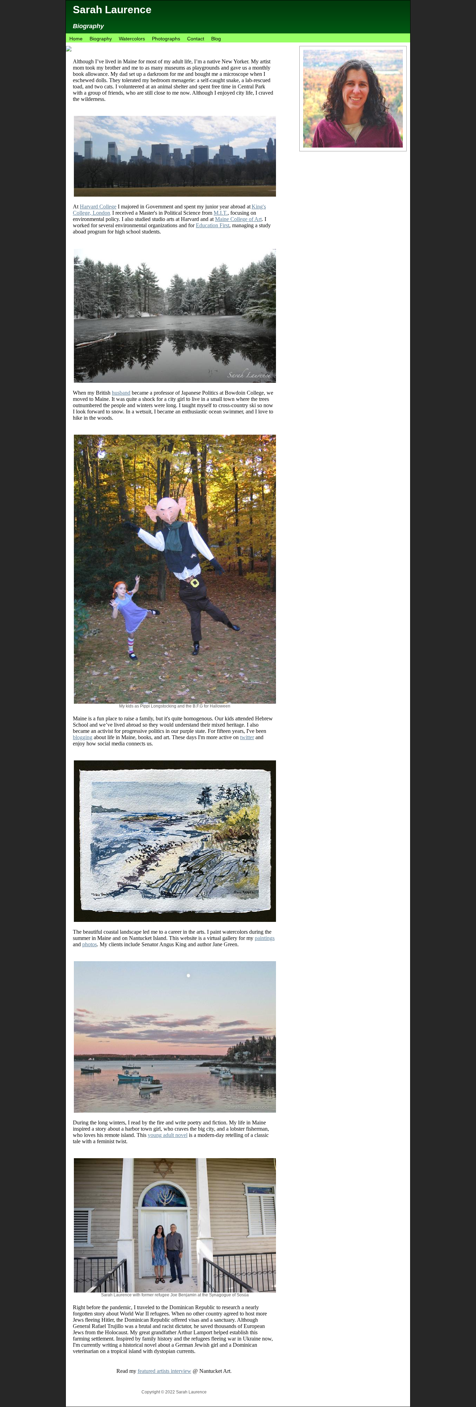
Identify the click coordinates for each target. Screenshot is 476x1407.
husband (121, 393)
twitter (247, 737)
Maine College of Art (238, 219)
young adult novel (167, 1135)
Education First (212, 225)
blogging (82, 737)
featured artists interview (164, 1371)
